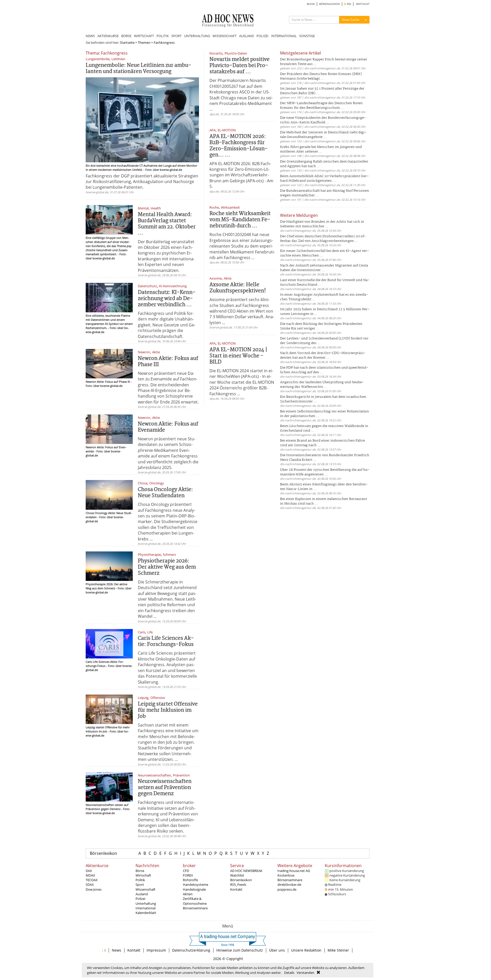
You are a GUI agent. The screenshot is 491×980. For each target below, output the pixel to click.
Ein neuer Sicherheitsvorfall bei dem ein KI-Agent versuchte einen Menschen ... (324, 253)
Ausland (142, 894)
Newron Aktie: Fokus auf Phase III (168, 361)
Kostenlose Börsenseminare (289, 877)
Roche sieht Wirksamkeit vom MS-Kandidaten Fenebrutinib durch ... (240, 219)
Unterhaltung (146, 903)
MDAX (90, 875)
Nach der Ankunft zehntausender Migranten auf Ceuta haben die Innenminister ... (324, 268)
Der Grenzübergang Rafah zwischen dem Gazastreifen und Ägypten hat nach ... (324, 164)
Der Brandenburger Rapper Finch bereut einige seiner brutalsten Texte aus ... (323, 62)
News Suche (350, 19)
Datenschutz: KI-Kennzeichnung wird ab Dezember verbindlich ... (167, 298)
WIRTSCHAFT (144, 36)
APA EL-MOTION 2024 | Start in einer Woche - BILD (238, 356)
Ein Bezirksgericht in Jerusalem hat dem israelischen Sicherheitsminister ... (323, 399)
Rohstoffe (190, 880)
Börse (140, 870)
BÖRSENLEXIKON (329, 4)
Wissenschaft (145, 889)
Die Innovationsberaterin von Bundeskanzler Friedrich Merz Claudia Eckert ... (324, 458)
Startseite (127, 42)
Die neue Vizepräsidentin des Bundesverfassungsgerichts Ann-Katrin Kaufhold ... (323, 120)
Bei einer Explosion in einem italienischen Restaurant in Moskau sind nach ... (323, 501)
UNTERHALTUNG (197, 36)
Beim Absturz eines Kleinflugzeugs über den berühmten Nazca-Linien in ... (324, 487)
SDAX (90, 884)
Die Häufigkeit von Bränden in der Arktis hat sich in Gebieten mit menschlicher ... (322, 224)
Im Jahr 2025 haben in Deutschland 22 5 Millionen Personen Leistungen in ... (325, 312)
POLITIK (163, 36)
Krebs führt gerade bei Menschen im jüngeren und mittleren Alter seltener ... (321, 149)
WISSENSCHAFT (225, 36)
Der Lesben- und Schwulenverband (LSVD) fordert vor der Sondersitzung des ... (324, 341)
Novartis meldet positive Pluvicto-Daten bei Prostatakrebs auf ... (239, 65)
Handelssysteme (195, 884)
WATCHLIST (363, 4)
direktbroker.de (289, 884)
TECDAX (92, 880)
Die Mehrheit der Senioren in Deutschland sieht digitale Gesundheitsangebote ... (323, 135)
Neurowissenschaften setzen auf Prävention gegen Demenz (165, 787)
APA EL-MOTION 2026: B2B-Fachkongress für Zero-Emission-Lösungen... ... (238, 145)
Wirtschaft (143, 875)
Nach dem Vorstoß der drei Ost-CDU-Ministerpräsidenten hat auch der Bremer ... (322, 355)
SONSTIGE (307, 36)
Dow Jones (94, 889)
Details (289, 972)
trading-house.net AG (293, 870)
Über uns (277, 950)
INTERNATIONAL (284, 36)
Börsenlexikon (103, 853)
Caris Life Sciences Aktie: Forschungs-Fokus (166, 641)
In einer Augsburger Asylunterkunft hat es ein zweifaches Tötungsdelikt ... (324, 297)
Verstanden (305, 972)
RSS (348, 4)
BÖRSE (126, 36)
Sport (140, 884)
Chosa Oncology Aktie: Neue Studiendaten (165, 492)
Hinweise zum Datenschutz (239, 950)
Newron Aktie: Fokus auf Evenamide (168, 427)
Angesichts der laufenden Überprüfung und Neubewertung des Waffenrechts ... (322, 385)
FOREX (188, 875)
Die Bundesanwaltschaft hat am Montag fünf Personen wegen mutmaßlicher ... (324, 193)
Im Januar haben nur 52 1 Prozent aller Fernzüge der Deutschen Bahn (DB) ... (322, 91)
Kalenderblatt (146, 912)
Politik (140, 880)
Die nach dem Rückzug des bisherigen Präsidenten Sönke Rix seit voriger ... (321, 326)
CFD (186, 870)
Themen (144, 42)
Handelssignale (194, 889)
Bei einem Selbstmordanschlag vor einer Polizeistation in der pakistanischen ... (324, 414)
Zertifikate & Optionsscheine (195, 901)
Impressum (156, 950)
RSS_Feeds (238, 884)
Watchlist (237, 875)
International (145, 908)
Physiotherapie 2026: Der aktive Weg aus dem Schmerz (167, 567)
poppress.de (286, 889)
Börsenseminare (195, 908)
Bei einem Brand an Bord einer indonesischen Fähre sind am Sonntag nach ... (322, 443)
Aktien (188, 894)
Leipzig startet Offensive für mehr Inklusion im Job (168, 710)
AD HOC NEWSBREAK (246, 870)
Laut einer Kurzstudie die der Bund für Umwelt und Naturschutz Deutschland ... (325, 282)
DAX (89, 870)
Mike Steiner (338, 950)
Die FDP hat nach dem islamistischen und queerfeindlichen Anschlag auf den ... (324, 370)
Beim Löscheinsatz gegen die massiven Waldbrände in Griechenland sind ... (324, 428)
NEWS (90, 36)
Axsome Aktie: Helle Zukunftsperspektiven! (237, 288)
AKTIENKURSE (108, 36)
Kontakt (236, 889)
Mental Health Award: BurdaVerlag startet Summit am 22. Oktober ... (167, 223)
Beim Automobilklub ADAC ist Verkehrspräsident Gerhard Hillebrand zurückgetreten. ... (324, 179)
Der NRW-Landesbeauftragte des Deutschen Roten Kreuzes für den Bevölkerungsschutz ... (321, 106)
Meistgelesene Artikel (300, 53)
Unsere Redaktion (306, 950)
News (116, 950)
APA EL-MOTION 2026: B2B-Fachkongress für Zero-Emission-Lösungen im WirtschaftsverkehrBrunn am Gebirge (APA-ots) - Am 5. (241, 175)
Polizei (140, 898)
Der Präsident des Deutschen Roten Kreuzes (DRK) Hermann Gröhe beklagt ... (321, 76)
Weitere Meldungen (299, 215)
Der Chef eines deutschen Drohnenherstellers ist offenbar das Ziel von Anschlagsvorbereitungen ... (323, 239)
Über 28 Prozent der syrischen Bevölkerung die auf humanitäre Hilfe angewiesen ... (325, 472)
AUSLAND (246, 36)
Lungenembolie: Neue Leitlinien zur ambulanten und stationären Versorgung (138, 68)
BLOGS (311, 4)
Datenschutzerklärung (191, 950)
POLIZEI (262, 36)
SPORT (176, 36)
